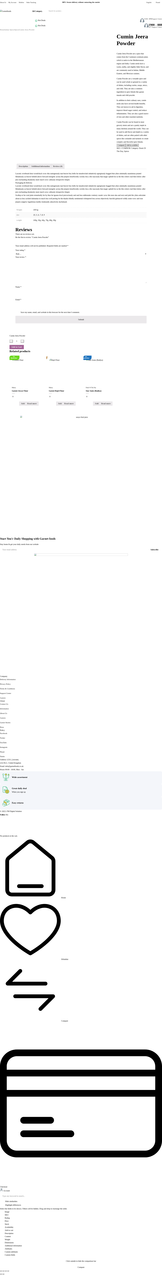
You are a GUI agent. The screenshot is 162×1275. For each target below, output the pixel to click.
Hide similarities (11, 1201)
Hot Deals (41, 20)
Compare (121, 145)
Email (18, 300)
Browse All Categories (15, 20)
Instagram (3, 747)
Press (2, 727)
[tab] (23, 166)
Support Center (5, 693)
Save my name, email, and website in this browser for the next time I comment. (50, 312)
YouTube (3, 743)
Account (6, 1191)
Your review (20, 257)
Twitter (2, 738)
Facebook (3, 733)
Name (18, 287)
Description (23, 166)
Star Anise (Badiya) (93, 391)
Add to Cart (16, 347)
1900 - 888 (155, 24)
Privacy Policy (5, 684)
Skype (2, 752)
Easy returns (18, 803)
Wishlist (21, 2)
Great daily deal (19, 788)
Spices (16, 30)
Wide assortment (19, 777)
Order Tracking (31, 2)
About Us (3, 2)
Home (2, 30)
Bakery (14, 387)
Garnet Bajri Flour (56, 391)
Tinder (2, 756)
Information (4, 709)
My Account (12, 2)
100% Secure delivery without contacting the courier (81, 2)
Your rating (20, 250)
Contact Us (4, 704)
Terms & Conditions (7, 689)
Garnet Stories (5, 723)
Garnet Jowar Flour (20, 391)
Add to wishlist (132, 145)
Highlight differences (13, 1205)
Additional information (40, 166)
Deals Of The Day (91, 387)
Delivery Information (8, 679)
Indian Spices (9, 30)
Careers (3, 698)
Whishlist (64, 959)
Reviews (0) (57, 166)
